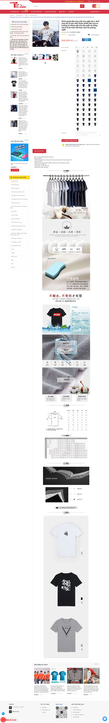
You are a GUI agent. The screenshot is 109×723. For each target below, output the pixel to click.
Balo (12, 263)
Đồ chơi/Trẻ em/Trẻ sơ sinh (18, 192)
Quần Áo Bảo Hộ (77, 710)
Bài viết (62, 11)
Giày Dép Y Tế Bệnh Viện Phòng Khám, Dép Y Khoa (18, 233)
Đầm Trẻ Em (14, 256)
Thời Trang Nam (51, 11)
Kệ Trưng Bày (76, 712)
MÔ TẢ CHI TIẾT (39, 151)
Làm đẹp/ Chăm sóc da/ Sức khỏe (19, 199)
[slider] (64, 34)
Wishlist (91, 1)
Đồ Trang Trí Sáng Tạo (16, 238)
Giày (12, 260)
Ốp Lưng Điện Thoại (16, 245)
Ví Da (12, 249)
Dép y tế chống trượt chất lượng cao (19, 164)
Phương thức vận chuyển (46, 711)
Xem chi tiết (15, 170)
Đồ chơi (13, 267)
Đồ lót (26, 15)
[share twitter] (86, 39)
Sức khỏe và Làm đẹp (16, 229)
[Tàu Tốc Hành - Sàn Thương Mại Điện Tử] (18, 4)
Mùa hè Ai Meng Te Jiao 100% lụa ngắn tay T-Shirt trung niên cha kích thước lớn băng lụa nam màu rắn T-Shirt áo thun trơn (74, 688)
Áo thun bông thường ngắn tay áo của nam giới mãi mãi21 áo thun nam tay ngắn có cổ (23, 74)
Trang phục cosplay (16, 242)
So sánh (98, 1)
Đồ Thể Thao (76, 717)
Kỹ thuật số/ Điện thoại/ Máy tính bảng (18, 207)
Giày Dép (25, 11)
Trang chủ (15, 11)
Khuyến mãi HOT (95, 11)
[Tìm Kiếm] (82, 6)
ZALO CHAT (59, 704)
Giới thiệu (44, 707)
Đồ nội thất (14, 211)
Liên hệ (71, 11)
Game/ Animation (15, 218)
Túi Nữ (12, 252)
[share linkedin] (89, 39)
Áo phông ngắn (33, 15)
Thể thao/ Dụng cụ (15, 202)
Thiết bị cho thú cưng (16, 222)
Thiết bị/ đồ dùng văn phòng (18, 226)
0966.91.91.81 (16, 711)
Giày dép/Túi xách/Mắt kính (18, 195)
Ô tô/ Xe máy (14, 215)
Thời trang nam (19, 15)
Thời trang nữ (14, 181)
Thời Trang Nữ (37, 11)
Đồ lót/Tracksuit (15, 188)
